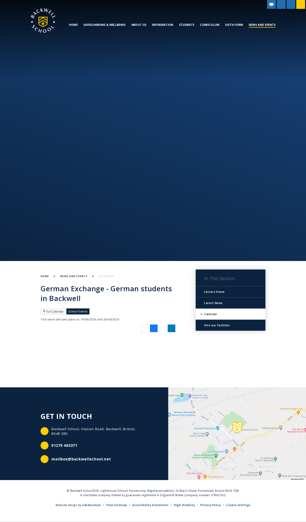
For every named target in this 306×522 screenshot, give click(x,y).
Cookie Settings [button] (238, 505)
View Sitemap (116, 505)
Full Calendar (55, 311)
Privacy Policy (210, 505)
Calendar (106, 276)
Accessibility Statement (150, 505)
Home (45, 276)
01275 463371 (64, 445)
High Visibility (184, 505)
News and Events (73, 276)
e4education (91, 505)
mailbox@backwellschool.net (81, 459)
